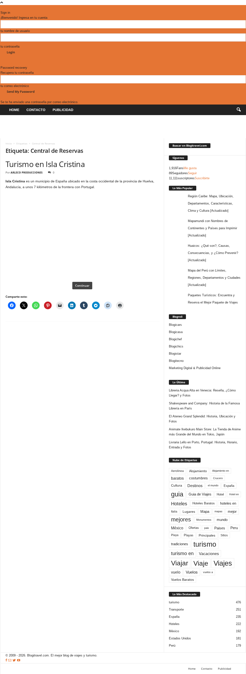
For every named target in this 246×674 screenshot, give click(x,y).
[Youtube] (13, 7)
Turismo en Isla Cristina (45, 164)
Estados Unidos (180, 638)
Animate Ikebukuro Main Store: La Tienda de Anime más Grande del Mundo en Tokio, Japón (205, 431)
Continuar (82, 286)
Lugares (189, 511)
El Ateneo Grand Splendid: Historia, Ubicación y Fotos (202, 418)
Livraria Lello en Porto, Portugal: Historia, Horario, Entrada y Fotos (203, 444)
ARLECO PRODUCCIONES (27, 172)
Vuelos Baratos (182, 579)
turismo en (182, 553)
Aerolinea (177, 470)
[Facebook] (1, 7)
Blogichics (176, 346)
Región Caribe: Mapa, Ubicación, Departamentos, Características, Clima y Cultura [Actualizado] (211, 203)
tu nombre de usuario (15, 31)
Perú (172, 645)
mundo (222, 520)
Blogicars (175, 325)
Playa (174, 535)
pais (206, 527)
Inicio (9, 143)
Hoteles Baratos (203, 503)
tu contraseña (9, 46)
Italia (174, 511)
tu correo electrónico (14, 86)
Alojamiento (198, 471)
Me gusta (190, 168)
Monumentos (203, 519)
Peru (234, 528)
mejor (232, 511)
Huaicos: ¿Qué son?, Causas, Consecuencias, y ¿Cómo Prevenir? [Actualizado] (213, 253)
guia (177, 494)
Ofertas (194, 528)
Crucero (218, 478)
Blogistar (175, 353)
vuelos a (208, 572)
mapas (218, 511)
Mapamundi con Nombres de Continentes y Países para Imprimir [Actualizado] (212, 228)
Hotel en (234, 494)
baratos (177, 478)
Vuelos (192, 572)
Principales (207, 535)
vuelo (175, 572)
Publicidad (63, 110)
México (177, 528)
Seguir (192, 173)
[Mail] (5, 7)
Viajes (223, 563)
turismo (204, 544)
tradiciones (179, 544)
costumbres (198, 478)
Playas (188, 535)
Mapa (204, 511)
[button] (238, 110)
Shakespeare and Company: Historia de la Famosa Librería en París (204, 406)
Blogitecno (176, 361)
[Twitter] (9, 7)
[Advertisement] (87, 126)
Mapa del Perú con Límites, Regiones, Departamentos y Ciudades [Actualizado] (214, 278)
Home (14, 110)
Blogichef (175, 339)
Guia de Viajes (200, 494)
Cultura (176, 485)
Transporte (176, 609)
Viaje (200, 563)
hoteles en (228, 503)
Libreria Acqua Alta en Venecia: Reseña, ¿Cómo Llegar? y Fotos (202, 393)
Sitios (224, 535)
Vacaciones (209, 553)
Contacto (35, 110)
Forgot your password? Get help (22, 62)
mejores (181, 519)
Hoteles (179, 503)
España (229, 486)
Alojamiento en (220, 470)
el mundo (213, 485)
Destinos (195, 485)
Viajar (179, 563)
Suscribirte (202, 178)
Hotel (220, 494)
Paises (219, 528)
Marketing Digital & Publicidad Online (195, 368)
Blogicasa (176, 332)
